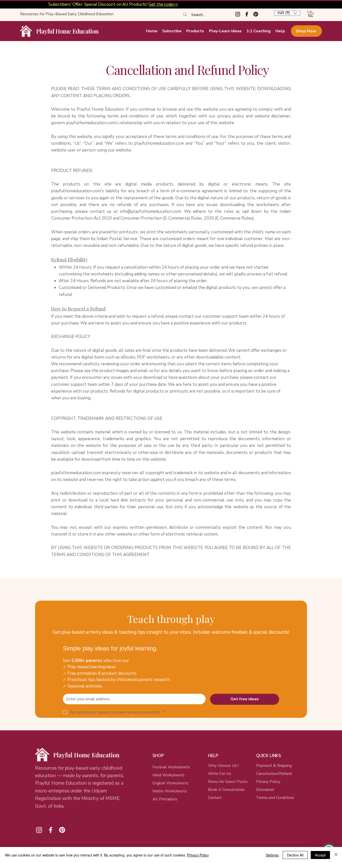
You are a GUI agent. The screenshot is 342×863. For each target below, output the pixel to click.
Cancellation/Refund (274, 773)
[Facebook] (247, 14)
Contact (215, 797)
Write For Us (219, 773)
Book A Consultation (226, 789)
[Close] (336, 855)
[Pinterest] (256, 14)
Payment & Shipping (274, 765)
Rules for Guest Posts (228, 781)
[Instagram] (238, 14)
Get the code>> (163, 4)
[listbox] (287, 13)
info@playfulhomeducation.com (150, 211)
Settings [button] (272, 854)
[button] (287, 13)
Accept (320, 854)
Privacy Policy (268, 781)
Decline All (295, 854)
